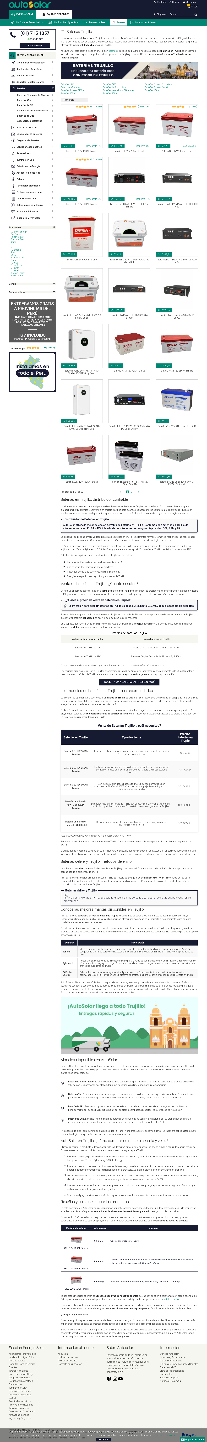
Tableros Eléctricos (26, 198)
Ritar (13, 252)
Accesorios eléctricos (28, 172)
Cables (20, 179)
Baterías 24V (109, 84)
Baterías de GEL (25, 105)
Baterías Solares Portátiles (158, 84)
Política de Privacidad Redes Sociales (179, 1364)
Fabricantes (166, 1374)
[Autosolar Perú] (30, 7)
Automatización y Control (29, 205)
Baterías (121, 22)
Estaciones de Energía (28, 166)
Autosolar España (169, 1377)
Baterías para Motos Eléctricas (118, 90)
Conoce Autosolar (169, 1354)
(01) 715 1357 (34, 33)
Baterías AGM (24, 100)
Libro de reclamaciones (172, 1371)
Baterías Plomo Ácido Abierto (33, 95)
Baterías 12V (67, 84)
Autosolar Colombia (170, 1381)
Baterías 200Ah (68, 93)
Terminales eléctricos (28, 185)
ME (12, 247)
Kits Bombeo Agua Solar (66, 22)
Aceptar (103, 1439)
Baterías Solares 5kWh (72, 90)
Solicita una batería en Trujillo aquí (129, 681)
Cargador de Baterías (27, 140)
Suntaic (14, 260)
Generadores (23, 153)
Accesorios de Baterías (29, 121)
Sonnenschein (18, 257)
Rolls (13, 255)
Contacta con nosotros (70, 1364)
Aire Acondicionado (27, 211)
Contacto (162, 2)
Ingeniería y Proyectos (28, 218)
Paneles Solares (98, 22)
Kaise (13, 242)
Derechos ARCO (168, 1367)
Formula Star (17, 239)
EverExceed (16, 234)
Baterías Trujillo (79, 31)
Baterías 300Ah (110, 93)
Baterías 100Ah (152, 90)
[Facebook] (109, 1380)
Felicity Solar (17, 237)
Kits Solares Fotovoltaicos (30, 22)
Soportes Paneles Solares (30, 82)
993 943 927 (36, 39)
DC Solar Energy (19, 231)
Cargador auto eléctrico (29, 147)
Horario (176, 2)
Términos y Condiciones (172, 1357)
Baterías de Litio (25, 115)
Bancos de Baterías (71, 87)
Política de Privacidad (171, 1360)
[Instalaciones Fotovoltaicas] (32, 372)
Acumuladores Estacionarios (32, 110)
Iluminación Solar (25, 160)
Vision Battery (18, 275)
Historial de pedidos (68, 1357)
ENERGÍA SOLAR (24, 14)
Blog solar (162, 14)
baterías (113, 51)
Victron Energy (18, 273)
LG (12, 244)
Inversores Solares (145, 22)
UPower (15, 268)
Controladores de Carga (29, 134)
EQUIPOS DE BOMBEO (58, 14)
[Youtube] (120, 1380)
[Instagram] (114, 1380)
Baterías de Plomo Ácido (115, 87)
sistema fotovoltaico (168, 1299)
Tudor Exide (16, 265)
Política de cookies (67, 1360)
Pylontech (16, 249)
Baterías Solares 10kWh (157, 87)
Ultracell (15, 270)
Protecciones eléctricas (29, 192)
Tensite (14, 262)
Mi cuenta (191, 2)
